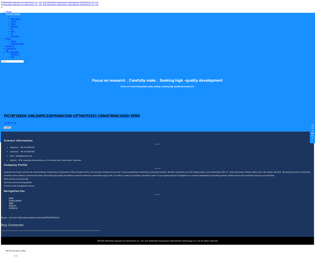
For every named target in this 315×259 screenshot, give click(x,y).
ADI (12, 31)
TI (12, 33)
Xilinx (13, 24)
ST (12, 29)
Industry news (17, 43)
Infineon (14, 26)
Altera (13, 21)
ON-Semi (15, 36)
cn (12, 57)
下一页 (13, 123)
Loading (7, 128)
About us (10, 46)
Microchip (15, 19)
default (15, 54)
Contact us (11, 48)
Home (8, 11)
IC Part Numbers (18, 16)
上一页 (7, 123)
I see (16, 255)
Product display (13, 14)
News (8, 38)
